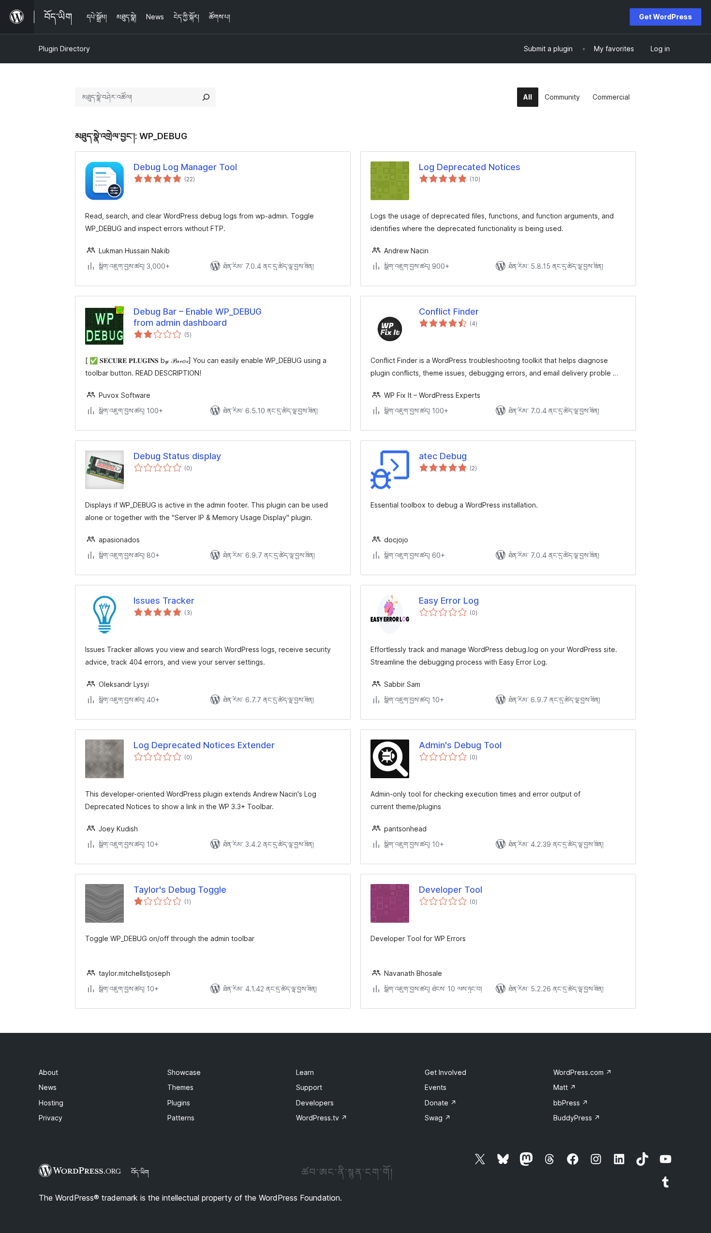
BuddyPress (576, 1118)
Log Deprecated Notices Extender (204, 745)
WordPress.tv (321, 1118)
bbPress (570, 1103)
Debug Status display (177, 456)
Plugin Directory (64, 48)
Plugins (178, 1103)
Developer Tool (450, 890)
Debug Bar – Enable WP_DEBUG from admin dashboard (197, 317)
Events (435, 1087)
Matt (564, 1087)
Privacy (50, 1118)
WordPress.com (582, 1072)
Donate (441, 1103)
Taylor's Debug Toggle (179, 890)
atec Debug (443, 456)
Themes (180, 1087)
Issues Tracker (163, 600)
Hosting (51, 1103)
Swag (438, 1118)
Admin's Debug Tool (460, 745)
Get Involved (445, 1072)
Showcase (184, 1072)
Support (309, 1087)
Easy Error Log (449, 600)
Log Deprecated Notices (469, 167)
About (48, 1072)
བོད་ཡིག (140, 1172)
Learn (305, 1072)
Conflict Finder (449, 311)
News (48, 1087)
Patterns (180, 1118)
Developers (315, 1103)
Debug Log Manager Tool (185, 167)
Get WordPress (665, 17)
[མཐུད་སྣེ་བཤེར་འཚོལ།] (206, 97)
